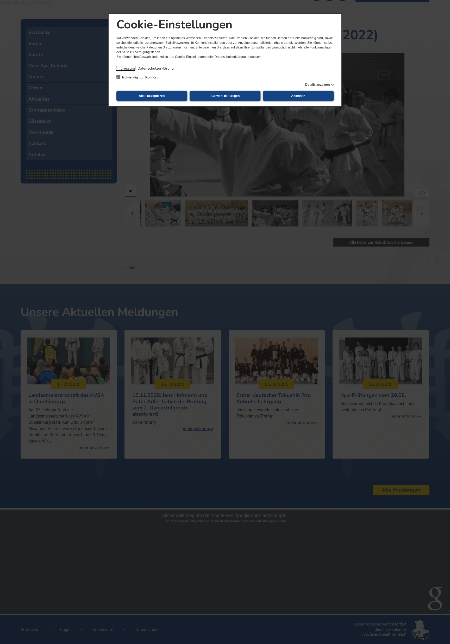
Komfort (151, 77)
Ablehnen (298, 96)
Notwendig (130, 77)
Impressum (125, 68)
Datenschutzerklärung (156, 68)
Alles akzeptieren (152, 96)
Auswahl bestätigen (225, 96)
